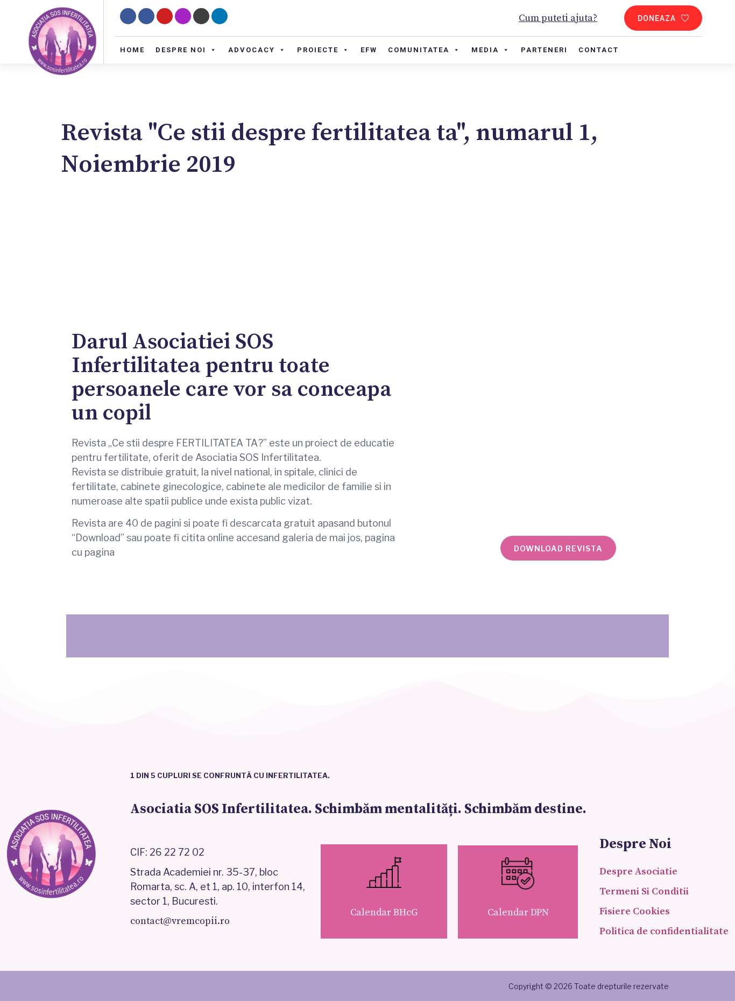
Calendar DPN (518, 912)
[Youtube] (165, 16)
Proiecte (317, 50)
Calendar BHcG (384, 912)
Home (132, 50)
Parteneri (544, 50)
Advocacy (251, 50)
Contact (598, 50)
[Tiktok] (201, 16)
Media (485, 50)
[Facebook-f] (128, 16)
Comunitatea (418, 50)
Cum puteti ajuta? (558, 18)
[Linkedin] (219, 16)
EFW (369, 50)
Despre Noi (181, 50)
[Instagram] (183, 16)
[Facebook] (146, 16)
